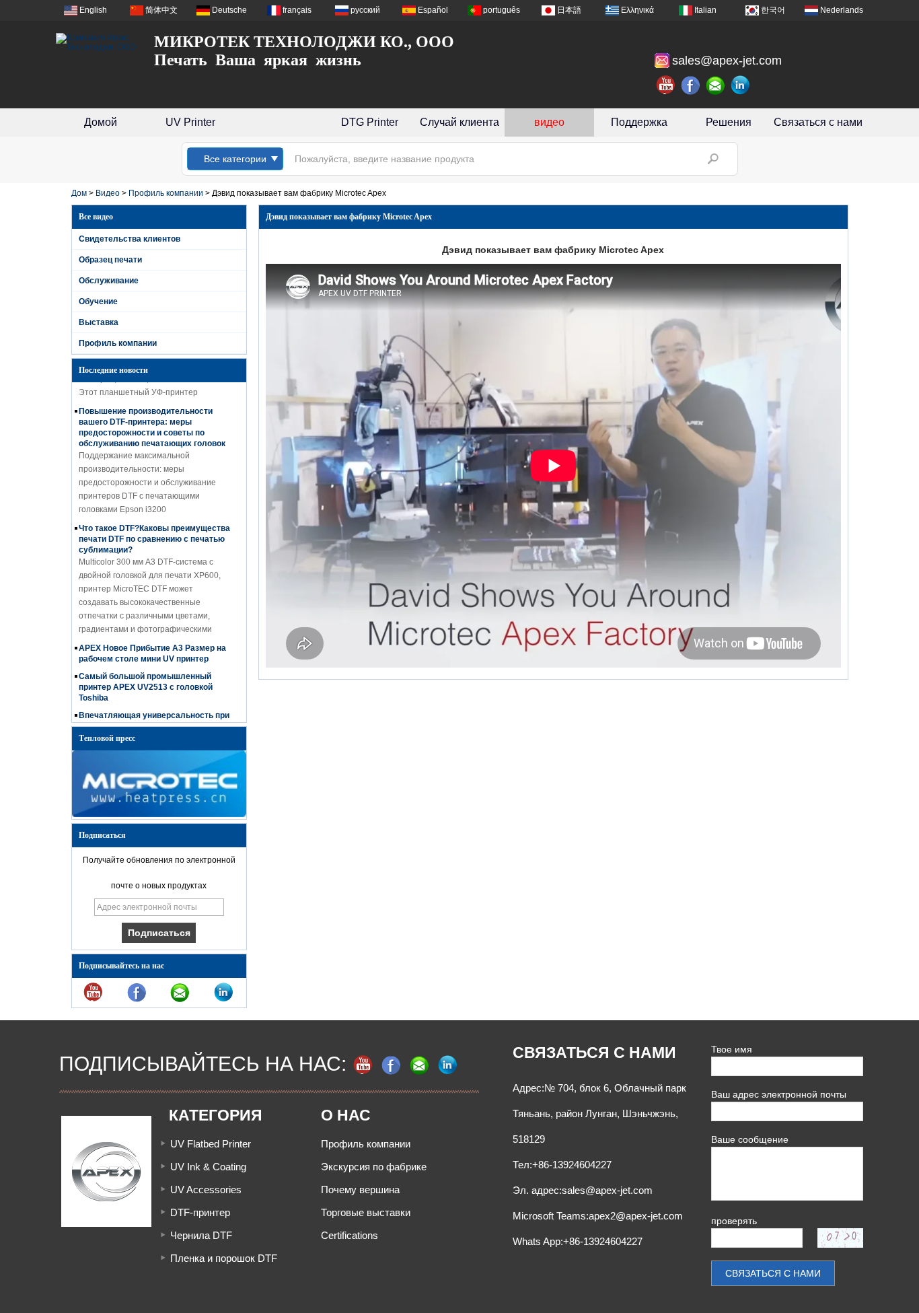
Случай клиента (459, 122)
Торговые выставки (365, 1212)
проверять (734, 1220)
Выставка (98, 322)
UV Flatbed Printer (210, 1143)
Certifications (349, 1235)
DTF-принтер (200, 1212)
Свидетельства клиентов (129, 239)
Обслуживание (109, 280)
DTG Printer (369, 122)
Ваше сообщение (749, 1139)
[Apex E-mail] (716, 85)
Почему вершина (360, 1189)
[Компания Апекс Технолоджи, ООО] (96, 42)
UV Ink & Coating (208, 1166)
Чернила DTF (201, 1235)
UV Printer (190, 122)
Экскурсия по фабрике (374, 1166)
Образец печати (110, 259)
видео (549, 122)
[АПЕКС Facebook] (691, 85)
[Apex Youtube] (666, 85)
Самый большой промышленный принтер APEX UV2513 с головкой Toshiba (146, 678)
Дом (79, 193)
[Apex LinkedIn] (740, 85)
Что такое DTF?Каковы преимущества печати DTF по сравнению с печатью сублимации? (154, 530)
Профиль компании (165, 193)
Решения (728, 122)
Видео (108, 193)
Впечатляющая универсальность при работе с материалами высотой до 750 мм (154, 717)
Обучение (98, 301)
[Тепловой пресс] (159, 814)
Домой (100, 122)
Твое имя (731, 1049)
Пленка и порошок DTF (223, 1258)
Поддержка (639, 122)
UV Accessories (206, 1189)
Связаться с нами (818, 122)
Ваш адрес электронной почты (778, 1094)
